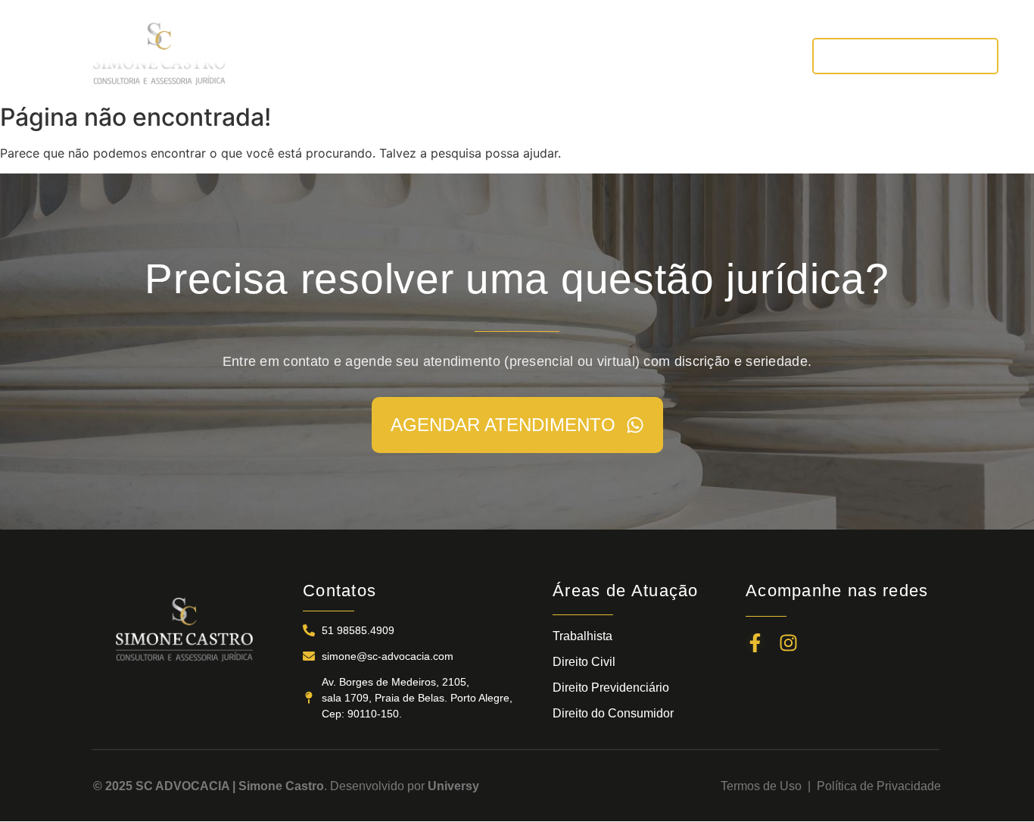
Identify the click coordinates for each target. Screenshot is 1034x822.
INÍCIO (279, 55)
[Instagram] (788, 642)
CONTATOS (740, 55)
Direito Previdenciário (611, 687)
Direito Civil (584, 661)
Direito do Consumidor (613, 713)
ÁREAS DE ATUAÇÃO (525, 55)
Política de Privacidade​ (879, 786)
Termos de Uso (764, 786)
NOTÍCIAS (647, 55)
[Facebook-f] (755, 642)
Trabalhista (582, 636)
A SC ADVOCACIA (381, 55)
